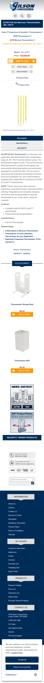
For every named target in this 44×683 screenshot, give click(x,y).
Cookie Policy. (17, 652)
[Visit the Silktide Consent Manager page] (35, 674)
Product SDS (23, 85)
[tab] (22, 138)
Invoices (11, 560)
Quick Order (13, 571)
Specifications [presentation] (22, 143)
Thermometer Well (22, 361)
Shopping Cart (13, 568)
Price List (11, 589)
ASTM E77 (18, 253)
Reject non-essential (22, 667)
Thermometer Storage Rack (22, 304)
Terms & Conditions (15, 531)
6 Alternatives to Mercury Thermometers (21, 231)
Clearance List (13, 593)
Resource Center (14, 515)
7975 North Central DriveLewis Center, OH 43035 (17, 615)
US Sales (12, 624)
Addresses (12, 552)
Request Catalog (14, 585)
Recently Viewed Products (18, 601)
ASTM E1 (26, 253)
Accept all (22, 660)
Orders (11, 556)
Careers (11, 508)
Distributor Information (16, 523)
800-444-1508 (21, 456)
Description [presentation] (22, 138)
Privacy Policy (13, 527)
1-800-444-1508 (14, 620)
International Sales (15, 628)
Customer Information (16, 548)
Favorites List (13, 564)
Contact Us (12, 511)
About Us (11, 504)
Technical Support (15, 636)
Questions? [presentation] (22, 148)
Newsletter (12, 519)
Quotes (11, 632)
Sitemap (11, 534)
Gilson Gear (13, 597)
